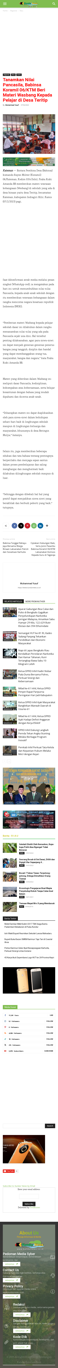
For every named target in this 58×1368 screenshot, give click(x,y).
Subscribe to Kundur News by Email (19, 1186)
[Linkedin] (40, 526)
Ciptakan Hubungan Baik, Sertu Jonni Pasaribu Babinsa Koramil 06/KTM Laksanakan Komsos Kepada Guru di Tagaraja (43, 549)
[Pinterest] (27, 526)
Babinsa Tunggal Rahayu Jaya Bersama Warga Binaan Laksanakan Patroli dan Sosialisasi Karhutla (15, 547)
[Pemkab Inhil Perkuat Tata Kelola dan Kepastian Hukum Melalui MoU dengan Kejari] (10, 750)
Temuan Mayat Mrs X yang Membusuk (37, 903)
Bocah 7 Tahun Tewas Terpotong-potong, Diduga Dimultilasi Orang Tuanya (35, 876)
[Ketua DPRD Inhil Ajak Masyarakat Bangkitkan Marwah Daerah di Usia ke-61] (10, 705)
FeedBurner (35, 1207)
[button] (4, 4)
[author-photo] (29, 579)
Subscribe (48, 1051)
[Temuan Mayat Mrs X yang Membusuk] (10, 907)
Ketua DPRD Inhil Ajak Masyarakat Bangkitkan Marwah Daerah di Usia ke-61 (36, 706)
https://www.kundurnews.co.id (29, 587)
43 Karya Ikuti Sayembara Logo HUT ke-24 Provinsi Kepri (29, 957)
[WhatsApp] (34, 526)
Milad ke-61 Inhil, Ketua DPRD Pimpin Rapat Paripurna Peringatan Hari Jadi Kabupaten (35, 692)
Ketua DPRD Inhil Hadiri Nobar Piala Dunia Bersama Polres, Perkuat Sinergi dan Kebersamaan (34, 676)
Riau (21, 10)
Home (5, 10)
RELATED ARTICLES (13, 601)
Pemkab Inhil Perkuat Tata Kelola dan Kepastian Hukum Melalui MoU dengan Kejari (36, 751)
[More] (47, 526)
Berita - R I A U (10, 835)
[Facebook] (14, 526)
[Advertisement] (29, 43)
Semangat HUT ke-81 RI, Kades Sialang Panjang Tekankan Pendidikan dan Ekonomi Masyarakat (35, 638)
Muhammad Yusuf (12, 105)
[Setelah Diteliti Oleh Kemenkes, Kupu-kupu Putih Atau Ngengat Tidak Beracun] (10, 848)
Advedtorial (8, 640)
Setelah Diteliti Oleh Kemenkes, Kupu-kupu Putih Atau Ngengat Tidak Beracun (36, 847)
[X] (21, 526)
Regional (13, 10)
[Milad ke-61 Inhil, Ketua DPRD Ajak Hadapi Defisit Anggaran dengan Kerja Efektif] (10, 719)
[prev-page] (4, 761)
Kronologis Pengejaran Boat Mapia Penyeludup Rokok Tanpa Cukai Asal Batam (36, 891)
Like (51, 1015)
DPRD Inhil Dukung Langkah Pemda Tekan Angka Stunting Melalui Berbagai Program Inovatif (34, 735)
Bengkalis (7, 616)
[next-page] (9, 761)
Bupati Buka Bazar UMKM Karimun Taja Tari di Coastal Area (28, 940)
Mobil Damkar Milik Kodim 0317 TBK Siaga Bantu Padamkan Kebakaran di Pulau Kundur (26, 925)
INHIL (19, 75)
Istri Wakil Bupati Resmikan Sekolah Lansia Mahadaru (28, 933)
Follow (49, 1021)
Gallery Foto (8, 695)
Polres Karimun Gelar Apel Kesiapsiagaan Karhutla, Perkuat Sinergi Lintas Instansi (27, 949)
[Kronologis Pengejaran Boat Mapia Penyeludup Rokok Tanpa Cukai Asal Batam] (10, 892)
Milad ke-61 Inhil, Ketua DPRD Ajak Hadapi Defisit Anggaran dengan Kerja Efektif (34, 719)
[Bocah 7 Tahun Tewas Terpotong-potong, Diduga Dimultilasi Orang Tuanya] (10, 877)
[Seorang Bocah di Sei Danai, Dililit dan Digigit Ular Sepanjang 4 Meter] (10, 863)
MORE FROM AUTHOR (35, 601)
